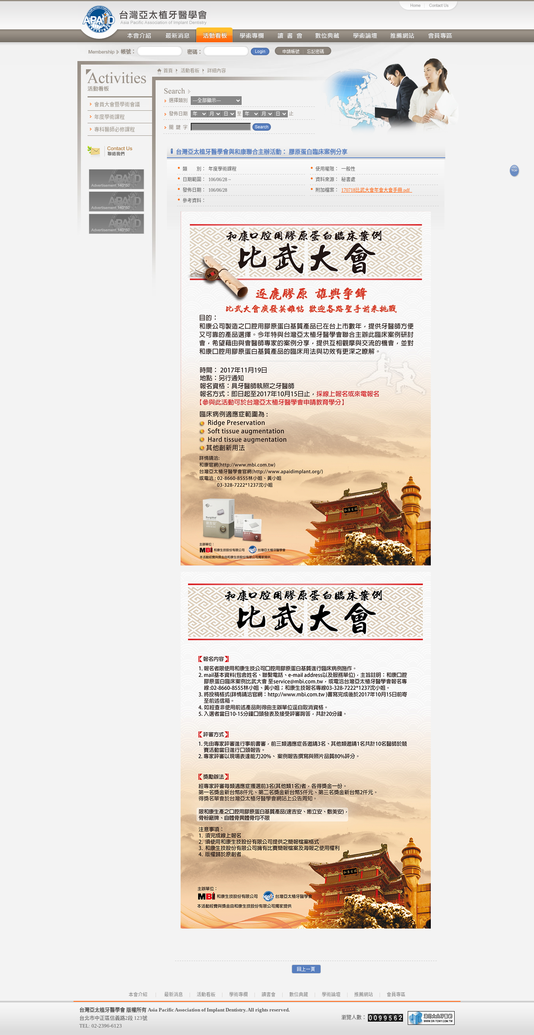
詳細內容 (216, 71)
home (411, 6)
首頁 (168, 71)
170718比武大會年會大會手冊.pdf (375, 190)
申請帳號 (290, 51)
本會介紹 (139, 34)
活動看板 (214, 34)
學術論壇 (364, 34)
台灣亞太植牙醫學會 (98, 21)
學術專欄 (252, 34)
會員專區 (439, 34)
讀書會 (289, 34)
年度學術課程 (109, 117)
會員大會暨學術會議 (117, 104)
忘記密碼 (315, 51)
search (262, 127)
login (260, 52)
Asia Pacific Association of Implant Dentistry (165, 13)
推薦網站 (402, 34)
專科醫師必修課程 (114, 129)
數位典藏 (327, 34)
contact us (441, 6)
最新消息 (176, 34)
